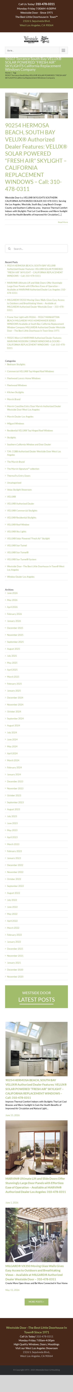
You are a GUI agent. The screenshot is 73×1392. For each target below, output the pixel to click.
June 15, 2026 (12, 1115)
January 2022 (14, 941)
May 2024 (12, 746)
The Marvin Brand (16, 461)
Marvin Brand (13, 399)
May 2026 (12, 600)
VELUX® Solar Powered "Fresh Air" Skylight (28, 538)
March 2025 (13, 676)
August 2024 (13, 725)
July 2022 (12, 900)
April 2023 (12, 837)
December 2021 (15, 948)
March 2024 (13, 760)
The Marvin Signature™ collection (23, 468)
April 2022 (12, 920)
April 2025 (12, 669)
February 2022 (14, 934)
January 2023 (14, 858)
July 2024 (12, 732)
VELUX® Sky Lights (16, 531)
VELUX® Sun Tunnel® (18, 552)
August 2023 (13, 809)
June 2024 (12, 739)
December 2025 (15, 628)
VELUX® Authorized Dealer (20, 503)
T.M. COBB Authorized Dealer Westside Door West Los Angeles (34, 453)
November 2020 (15, 976)
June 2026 (12, 593)
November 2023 (15, 788)
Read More (63, 222)
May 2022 (12, 914)
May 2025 (12, 662)
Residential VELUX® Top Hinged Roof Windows (30, 430)
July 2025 (12, 655)
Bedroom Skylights (16, 364)
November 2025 (15, 635)
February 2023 (14, 851)
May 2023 (12, 830)
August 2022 (13, 893)
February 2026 (14, 614)
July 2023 (12, 816)
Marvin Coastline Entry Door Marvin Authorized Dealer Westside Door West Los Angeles (34, 408)
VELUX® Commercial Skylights (22, 510)
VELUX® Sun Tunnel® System (21, 559)
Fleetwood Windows (17, 385)
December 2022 (15, 865)
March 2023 (13, 844)
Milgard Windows (15, 423)
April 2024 (12, 753)
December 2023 (15, 781)
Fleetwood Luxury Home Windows (24, 378)
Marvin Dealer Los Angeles (20, 416)
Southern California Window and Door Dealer (29, 444)
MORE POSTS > (36, 1301)
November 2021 (15, 955)
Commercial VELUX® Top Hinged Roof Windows (30, 371)
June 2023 (12, 823)
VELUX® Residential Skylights (21, 517)
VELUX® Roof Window (18, 524)
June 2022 (12, 907)
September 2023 (15, 802)
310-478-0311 (44, 1336)
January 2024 (14, 774)
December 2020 (15, 969)
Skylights (11, 437)
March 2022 (13, 927)
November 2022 (15, 872)
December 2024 (15, 697)
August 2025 (13, 648)
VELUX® (11, 496)
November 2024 (15, 704)
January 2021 (14, 962)
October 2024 (14, 711)
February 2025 (14, 683)
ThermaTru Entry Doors (18, 475)
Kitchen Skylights (15, 392)
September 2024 (15, 718)
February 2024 (14, 767)
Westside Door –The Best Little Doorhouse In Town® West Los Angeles (35, 568)
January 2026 (14, 621)
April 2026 (12, 607)
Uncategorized (14, 482)
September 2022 (15, 886)
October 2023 (14, 795)
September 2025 (15, 641)
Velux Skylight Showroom (19, 489)
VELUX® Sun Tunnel (17, 545)
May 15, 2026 (12, 1290)
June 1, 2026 (11, 1202)
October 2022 (14, 879)
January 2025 (14, 690)
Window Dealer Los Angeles (20, 576)
